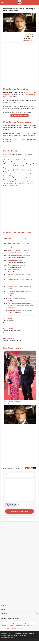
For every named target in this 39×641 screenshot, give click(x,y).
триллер (13, 628)
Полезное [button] (4, 613)
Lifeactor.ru (31, 633)
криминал (33, 623)
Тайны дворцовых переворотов (20, 303)
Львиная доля (13, 286)
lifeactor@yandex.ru (13, 635)
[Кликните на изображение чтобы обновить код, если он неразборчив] (11, 505)
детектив (5, 625)
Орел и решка (13, 310)
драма (27, 623)
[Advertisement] (19, 62)
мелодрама (13, 623)
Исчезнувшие (13, 265)
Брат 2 (10, 298)
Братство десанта (14, 250)
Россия (9, 96)
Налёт (10, 239)
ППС (11, 328)
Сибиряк (9, 318)
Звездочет (12, 274)
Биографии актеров (21, 633)
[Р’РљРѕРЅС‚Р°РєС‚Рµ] (26, 468)
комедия (4, 623)
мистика (11, 625)
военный (29, 625)
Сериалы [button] (4, 609)
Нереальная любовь (15, 243)
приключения (20, 625)
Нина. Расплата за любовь (18, 279)
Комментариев (27, 40)
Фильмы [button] (4, 605)
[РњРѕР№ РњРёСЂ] (32, 468)
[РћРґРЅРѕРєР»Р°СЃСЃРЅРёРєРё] (29, 468)
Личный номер (13, 270)
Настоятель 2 (13, 255)
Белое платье (11, 338)
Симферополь (30, 94)
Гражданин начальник (16, 291)
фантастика (5, 628)
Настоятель (12, 260)
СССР (5, 96)
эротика (20, 628)
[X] (34, 468)
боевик (20, 623)
